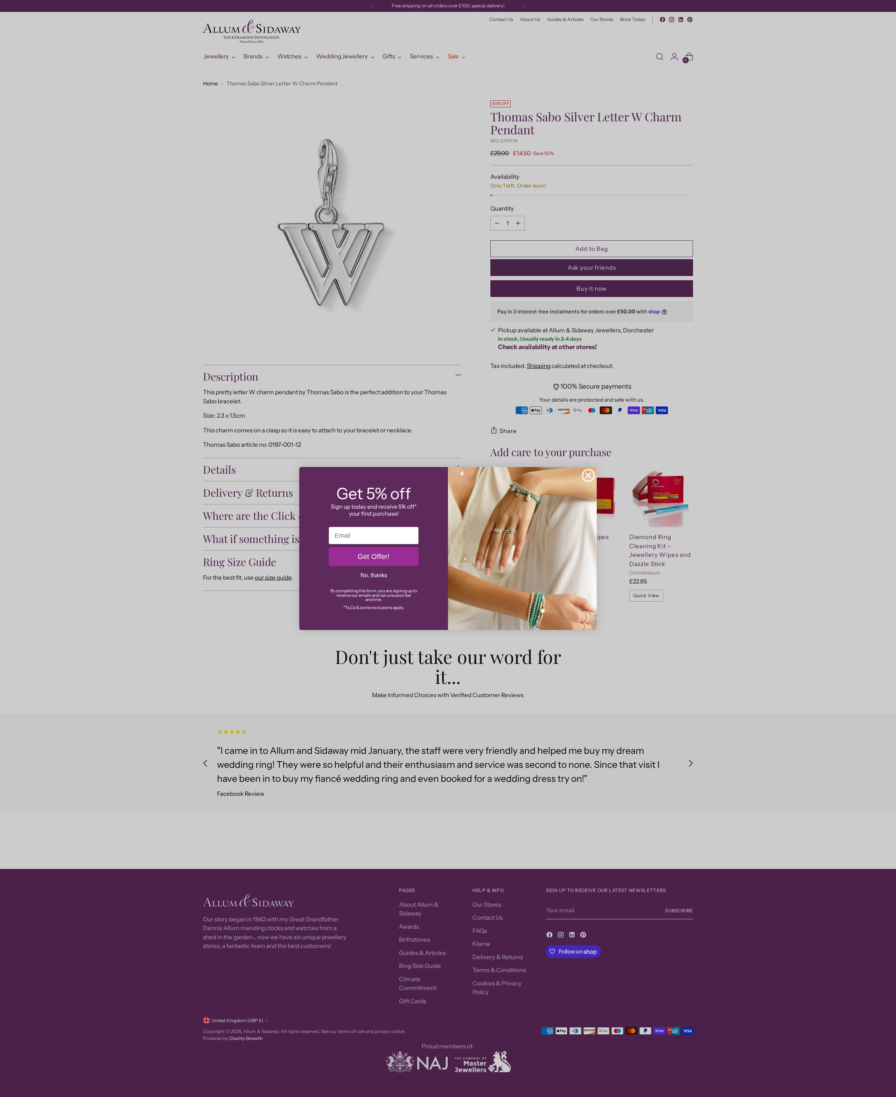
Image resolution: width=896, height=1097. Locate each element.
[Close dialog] (588, 475)
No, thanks (373, 575)
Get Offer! (374, 556)
